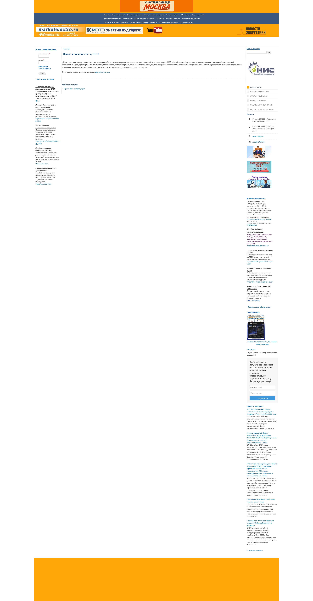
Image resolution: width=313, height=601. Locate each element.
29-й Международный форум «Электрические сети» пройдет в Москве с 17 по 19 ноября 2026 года (261, 411)
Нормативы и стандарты (139, 22)
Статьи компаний (198, 15)
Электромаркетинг (187, 22)
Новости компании (259, 92)
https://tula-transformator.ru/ (258, 245)
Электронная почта (44, 54)
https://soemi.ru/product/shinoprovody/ (260, 262)
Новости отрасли (172, 15)
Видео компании (258, 100)
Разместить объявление (259, 307)
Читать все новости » (255, 551)
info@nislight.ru (258, 142)
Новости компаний (157, 15)
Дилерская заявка (102, 72)
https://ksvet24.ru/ (253, 300)
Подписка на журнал (111, 22)
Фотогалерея (128, 18)
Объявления (185, 15)
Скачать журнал (262, 344)
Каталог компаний (118, 15)
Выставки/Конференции (191, 18)
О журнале (160, 18)
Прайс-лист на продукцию (74, 88)
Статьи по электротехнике (168, 22)
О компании (256, 87)
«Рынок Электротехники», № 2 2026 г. (262, 342)
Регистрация (43, 66)
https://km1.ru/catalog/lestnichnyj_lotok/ (47, 142)
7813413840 (252, 225)
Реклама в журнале (173, 18)
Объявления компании (261, 105)
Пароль (41, 60)
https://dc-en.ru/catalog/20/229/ (259, 219)
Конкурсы (124, 22)
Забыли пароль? (45, 69)
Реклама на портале (134, 15)
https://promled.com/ (43, 184)
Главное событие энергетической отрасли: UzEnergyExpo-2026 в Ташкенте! (260, 523)
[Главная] (60, 31)
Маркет (146, 15)
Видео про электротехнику (144, 18)
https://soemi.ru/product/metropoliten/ (47, 119)
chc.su (37, 101)
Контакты (153, 22)
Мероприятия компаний (112, 18)
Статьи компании (258, 96)
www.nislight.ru (258, 136)
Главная (107, 15)
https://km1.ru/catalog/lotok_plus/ (260, 282)
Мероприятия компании (262, 109)
